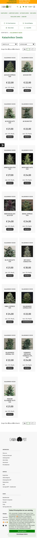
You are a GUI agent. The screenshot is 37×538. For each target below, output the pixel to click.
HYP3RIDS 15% (13, 1)
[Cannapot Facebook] (6, 525)
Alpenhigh (5, 517)
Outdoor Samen (24, 13)
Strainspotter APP (7, 479)
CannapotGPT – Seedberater (9, 486)
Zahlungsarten (6, 457)
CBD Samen (33, 13)
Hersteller (6, 44)
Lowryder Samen (14, 13)
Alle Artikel (5, 460)
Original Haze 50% (12, 2)
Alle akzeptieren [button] (22, 531)
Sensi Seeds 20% (24, 2)
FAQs (4, 504)
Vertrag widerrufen (7, 506)
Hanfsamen (4, 13)
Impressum (5, 462)
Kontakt (4, 502)
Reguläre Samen (15, 16)
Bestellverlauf (6, 497)
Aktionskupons (6, 477)
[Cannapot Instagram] (3, 525)
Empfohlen (5, 475)
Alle (25, 49)
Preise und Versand (7, 455)
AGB (4, 484)
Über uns (5, 453)
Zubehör (23, 16)
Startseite (4, 32)
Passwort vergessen (7, 499)
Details (9, 90)
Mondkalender (6, 464)
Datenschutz (5, 482)
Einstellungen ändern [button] (22, 534)
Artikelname (23, 44)
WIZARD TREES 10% (24, 1)
